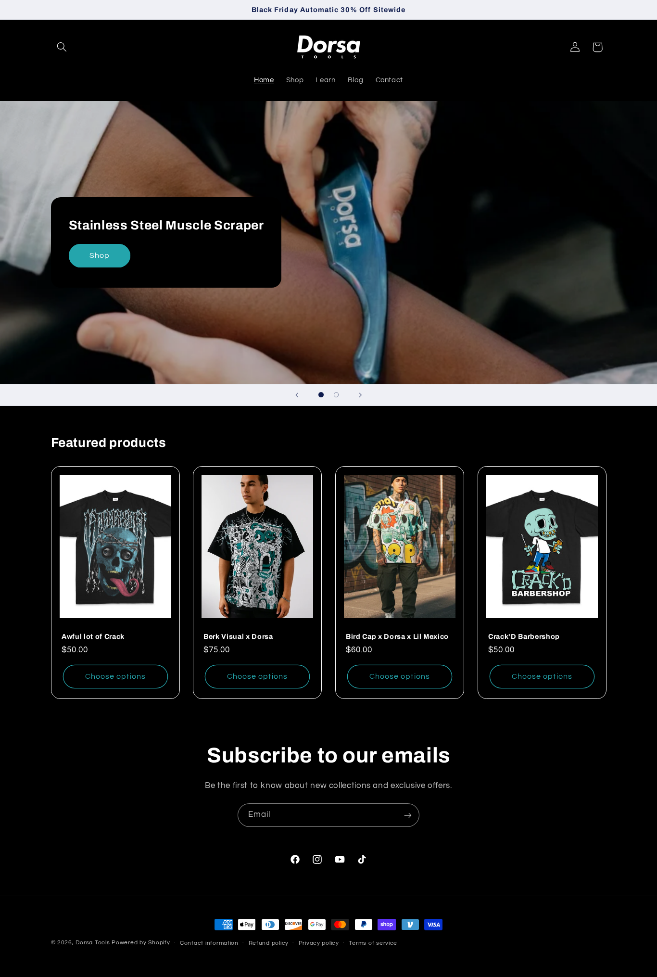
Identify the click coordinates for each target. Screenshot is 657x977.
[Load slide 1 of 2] (321, 395)
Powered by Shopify (141, 942)
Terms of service (373, 943)
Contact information (209, 943)
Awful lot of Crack (93, 636)
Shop (99, 255)
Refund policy (269, 943)
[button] (62, 47)
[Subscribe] (408, 815)
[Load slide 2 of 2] (336, 395)
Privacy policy (319, 943)
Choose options (115, 677)
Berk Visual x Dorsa (238, 636)
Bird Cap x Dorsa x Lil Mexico (397, 636)
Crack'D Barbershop (524, 636)
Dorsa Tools (93, 942)
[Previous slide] (296, 395)
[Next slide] (360, 395)
